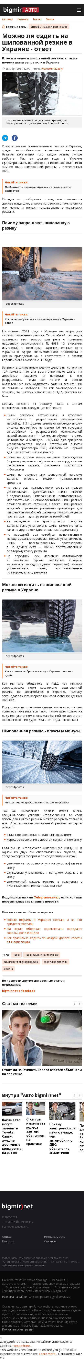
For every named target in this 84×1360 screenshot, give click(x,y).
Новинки (23, 19)
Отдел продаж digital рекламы (50, 1297)
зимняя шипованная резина (21, 962)
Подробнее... (22, 1346)
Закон (50, 19)
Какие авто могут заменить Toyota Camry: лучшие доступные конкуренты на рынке (12, 1136)
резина (8, 968)
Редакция (58, 1280)
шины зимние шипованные (42, 955)
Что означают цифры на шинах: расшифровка (37, 802)
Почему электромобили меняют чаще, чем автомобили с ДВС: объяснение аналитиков (62, 1138)
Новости (8, 1241)
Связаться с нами (14, 1284)
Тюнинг (37, 19)
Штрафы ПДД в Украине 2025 (49, 26)
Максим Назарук (52, 68)
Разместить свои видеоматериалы (55, 1284)
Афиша (7, 1237)
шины (16, 955)
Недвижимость (54, 1237)
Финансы (50, 1241)
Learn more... (48, 1354)
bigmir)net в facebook (18, 991)
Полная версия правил (17, 1329)
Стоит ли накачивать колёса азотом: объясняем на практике (42, 1071)
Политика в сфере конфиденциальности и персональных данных (41, 1289)
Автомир (7, 19)
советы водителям (55, 962)
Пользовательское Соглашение (27, 1287)
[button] (74, 1003)
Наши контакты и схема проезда (24, 1280)
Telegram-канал (46, 897)
